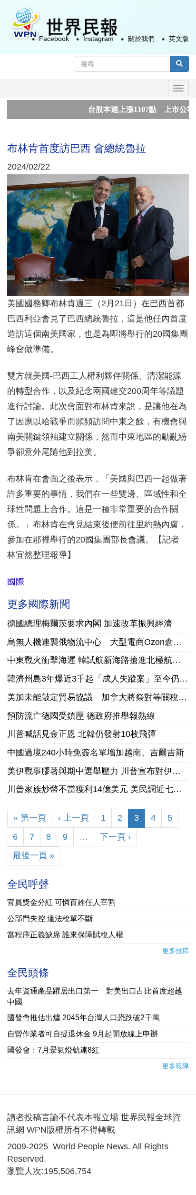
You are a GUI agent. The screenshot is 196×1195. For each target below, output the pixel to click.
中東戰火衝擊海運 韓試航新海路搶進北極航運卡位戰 (98, 660)
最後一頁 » (33, 855)
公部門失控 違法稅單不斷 (50, 918)
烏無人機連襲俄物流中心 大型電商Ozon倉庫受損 (98, 642)
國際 (15, 581)
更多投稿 (175, 950)
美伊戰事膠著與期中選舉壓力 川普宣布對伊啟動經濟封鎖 (98, 771)
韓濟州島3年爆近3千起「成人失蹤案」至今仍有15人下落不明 (98, 678)
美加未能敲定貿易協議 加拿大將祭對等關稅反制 (98, 697)
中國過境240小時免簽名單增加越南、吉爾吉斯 (95, 752)
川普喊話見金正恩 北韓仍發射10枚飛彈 (81, 734)
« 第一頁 (29, 818)
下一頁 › (115, 837)
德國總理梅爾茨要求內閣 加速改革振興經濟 (89, 623)
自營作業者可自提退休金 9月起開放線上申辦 (82, 1034)
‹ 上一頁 (73, 818)
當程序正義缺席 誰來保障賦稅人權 (65, 935)
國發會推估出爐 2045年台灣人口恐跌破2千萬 (83, 1018)
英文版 (179, 38)
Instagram (98, 38)
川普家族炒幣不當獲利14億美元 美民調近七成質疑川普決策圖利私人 (98, 789)
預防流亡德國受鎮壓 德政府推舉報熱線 (81, 716)
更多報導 (175, 1066)
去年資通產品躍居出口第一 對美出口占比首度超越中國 (94, 996)
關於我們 (141, 38)
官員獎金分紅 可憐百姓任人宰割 (61, 902)
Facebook (54, 38)
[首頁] (63, 23)
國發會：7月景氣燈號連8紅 (53, 1050)
